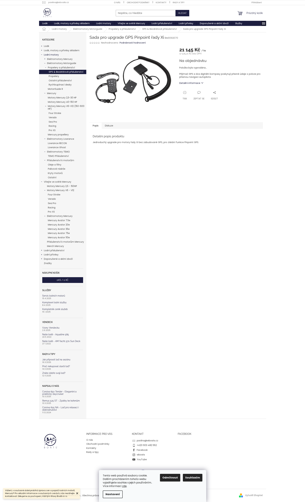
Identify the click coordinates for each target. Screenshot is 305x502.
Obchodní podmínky (138, 2)
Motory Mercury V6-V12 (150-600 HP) (66, 107)
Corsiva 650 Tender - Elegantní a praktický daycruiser (59, 392)
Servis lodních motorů (53, 296)
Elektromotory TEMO (58, 151)
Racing (52, 126)
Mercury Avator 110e (59, 237)
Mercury (51, 93)
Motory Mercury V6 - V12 (60, 190)
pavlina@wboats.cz (147, 440)
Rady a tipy (178, 2)
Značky (48, 263)
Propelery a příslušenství (61, 67)
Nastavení (113, 494)
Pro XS (52, 130)
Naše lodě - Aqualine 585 (55, 334)
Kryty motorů (55, 173)
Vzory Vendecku (50, 328)
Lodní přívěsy (51, 254)
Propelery (54, 76)
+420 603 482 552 (147, 445)
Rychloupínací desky (60, 84)
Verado (53, 117)
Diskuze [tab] (109, 125)
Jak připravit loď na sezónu (56, 359)
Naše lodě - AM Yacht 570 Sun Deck (61, 341)
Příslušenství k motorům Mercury (65, 241)
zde (124, 486)
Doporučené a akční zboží (58, 259)
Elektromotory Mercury (60, 59)
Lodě (46, 46)
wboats (141, 454)
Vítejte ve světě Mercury (57, 181)
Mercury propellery (58, 134)
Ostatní (52, 177)
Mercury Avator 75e (59, 233)
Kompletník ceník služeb (55, 309)
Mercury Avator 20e (59, 224)
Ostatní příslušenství (60, 80)
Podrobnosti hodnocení (133, 42)
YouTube (142, 459)
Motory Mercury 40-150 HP (62, 102)
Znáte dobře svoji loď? (53, 373)
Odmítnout (170, 477)
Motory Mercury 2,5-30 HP (62, 97)
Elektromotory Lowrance (60, 139)
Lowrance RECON (57, 143)
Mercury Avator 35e (59, 229)
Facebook (142, 450)
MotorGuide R (55, 89)
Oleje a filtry (54, 164)
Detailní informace (189, 83)
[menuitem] (45, 23)
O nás (117, 2)
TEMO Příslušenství (58, 156)
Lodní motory (51, 54)
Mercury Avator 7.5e (59, 220)
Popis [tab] (95, 125)
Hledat (182, 13)
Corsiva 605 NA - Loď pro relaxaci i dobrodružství (60, 408)
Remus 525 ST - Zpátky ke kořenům (61, 401)
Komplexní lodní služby (54, 302)
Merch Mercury (55, 246)
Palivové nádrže (56, 168)
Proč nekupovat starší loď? (56, 366)
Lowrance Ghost (57, 147)
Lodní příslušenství (54, 250)
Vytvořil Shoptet (254, 495)
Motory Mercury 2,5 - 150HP (62, 186)
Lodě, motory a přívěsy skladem (61, 50)
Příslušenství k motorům (60, 160)
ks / (63, 280)
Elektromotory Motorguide (61, 63)
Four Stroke (55, 113)
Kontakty (161, 2)
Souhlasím (192, 477)
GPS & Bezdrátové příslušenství (66, 71)
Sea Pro (53, 121)
